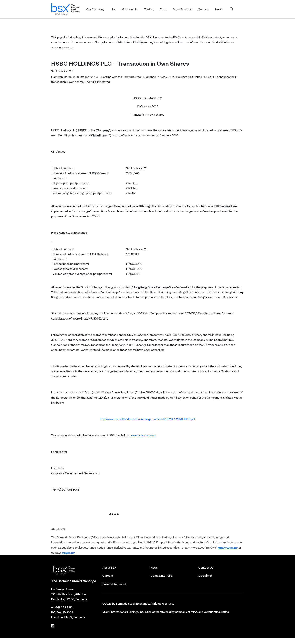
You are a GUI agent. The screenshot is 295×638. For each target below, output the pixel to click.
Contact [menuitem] (203, 9)
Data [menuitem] (163, 9)
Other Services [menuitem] (182, 9)
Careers (107, 575)
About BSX (109, 567)
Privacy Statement (114, 583)
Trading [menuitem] (149, 9)
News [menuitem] (218, 9)
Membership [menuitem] (129, 9)
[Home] (65, 8)
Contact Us (205, 567)
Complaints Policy (162, 575)
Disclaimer (205, 575)
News (154, 567)
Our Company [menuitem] (95, 9)
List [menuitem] (113, 9)
